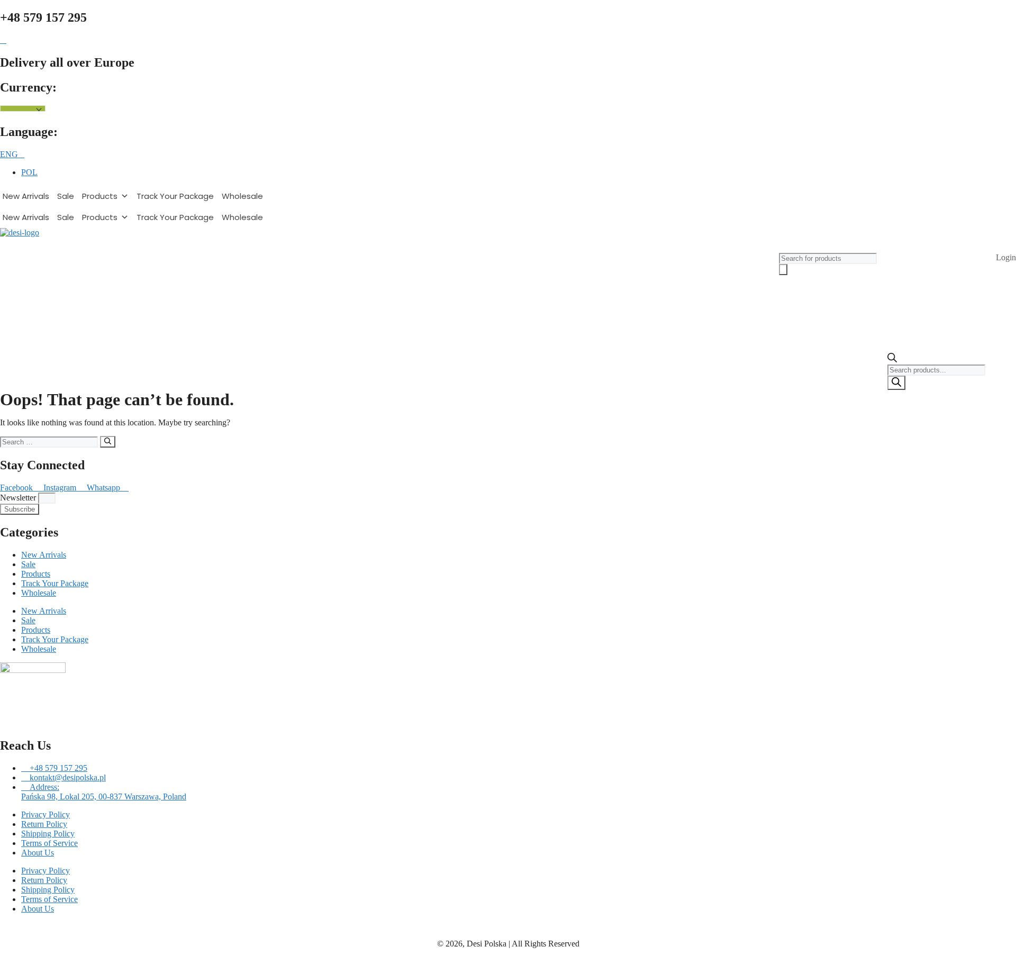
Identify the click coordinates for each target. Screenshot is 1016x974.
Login (1006, 257)
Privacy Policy (45, 814)
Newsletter (19, 497)
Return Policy (44, 824)
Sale (65, 196)
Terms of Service (49, 843)
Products (99, 196)
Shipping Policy (48, 833)
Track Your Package (175, 196)
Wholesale (242, 196)
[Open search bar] (892, 359)
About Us (37, 852)
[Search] (896, 383)
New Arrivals (26, 196)
